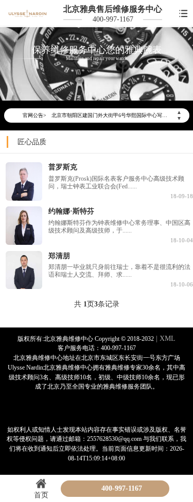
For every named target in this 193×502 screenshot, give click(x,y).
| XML (165, 338)
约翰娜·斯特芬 (71, 211)
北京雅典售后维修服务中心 (112, 9)
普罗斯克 (62, 167)
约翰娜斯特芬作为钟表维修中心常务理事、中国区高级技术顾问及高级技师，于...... (119, 227)
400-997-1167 (113, 19)
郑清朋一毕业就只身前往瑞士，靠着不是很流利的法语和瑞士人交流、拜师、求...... (119, 271)
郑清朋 (59, 256)
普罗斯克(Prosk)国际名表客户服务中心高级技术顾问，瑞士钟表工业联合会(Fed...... (116, 183)
